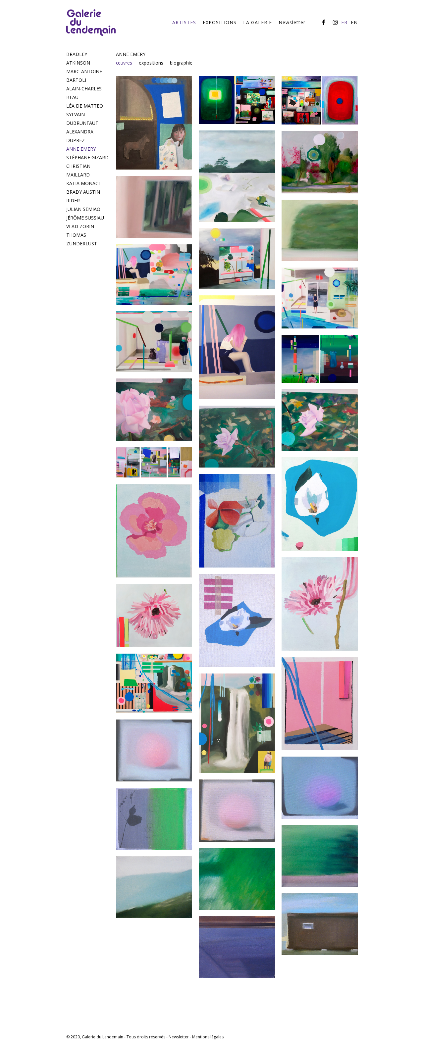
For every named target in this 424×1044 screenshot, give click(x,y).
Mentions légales (208, 1037)
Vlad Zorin (80, 226)
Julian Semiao (83, 209)
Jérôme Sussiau (85, 218)
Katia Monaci (83, 183)
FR (344, 22)
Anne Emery (81, 149)
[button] (127, 63)
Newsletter (179, 1037)
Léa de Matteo (84, 106)
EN (354, 22)
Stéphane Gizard (87, 157)
